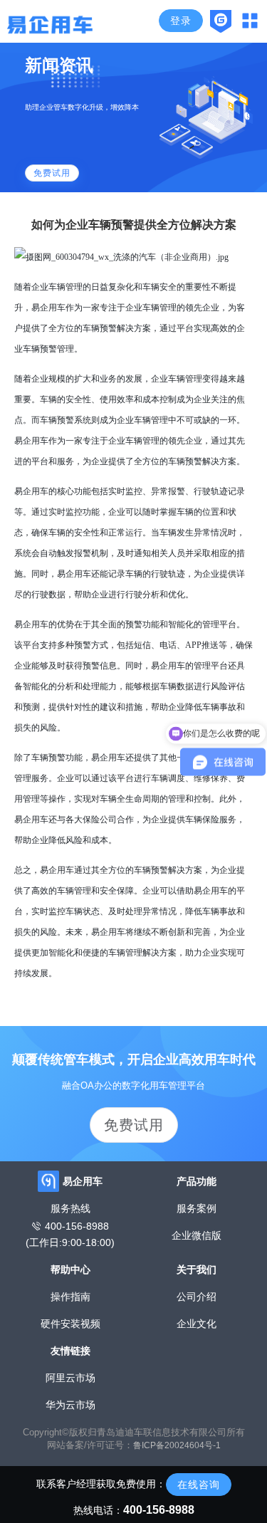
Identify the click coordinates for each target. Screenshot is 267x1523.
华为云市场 (70, 1405)
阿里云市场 (70, 1377)
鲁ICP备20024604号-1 (177, 1445)
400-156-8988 (77, 1226)
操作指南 (70, 1296)
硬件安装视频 (70, 1323)
